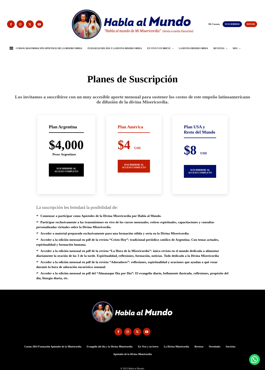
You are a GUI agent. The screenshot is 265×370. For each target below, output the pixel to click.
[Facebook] (11, 24)
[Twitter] (30, 24)
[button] (206, 24)
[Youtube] (39, 24)
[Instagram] (20, 24)
